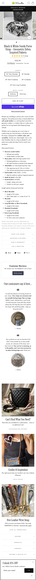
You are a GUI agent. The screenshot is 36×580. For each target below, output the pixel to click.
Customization (19, 63)
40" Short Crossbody (11, 80)
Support (18, 536)
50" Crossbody (26, 80)
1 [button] (16, 42)
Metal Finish (18, 90)
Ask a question (18, 246)
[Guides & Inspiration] (18, 450)
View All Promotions (18, 530)
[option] (18, 9)
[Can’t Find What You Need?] (18, 400)
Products (18, 542)
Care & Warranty (18, 242)
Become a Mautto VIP (18, 554)
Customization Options (18, 429)
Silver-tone (23, 94)
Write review (18, 273)
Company (18, 548)
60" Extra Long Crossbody (18, 85)
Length (18, 70)
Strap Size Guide (18, 234)
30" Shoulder (26, 74)
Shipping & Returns (18, 238)
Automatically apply (26, 526)
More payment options (18, 111)
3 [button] (19, 42)
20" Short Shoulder (12, 74)
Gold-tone (13, 94)
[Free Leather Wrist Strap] (18, 500)
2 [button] (18, 42)
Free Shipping (11, 63)
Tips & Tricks (18, 479)
